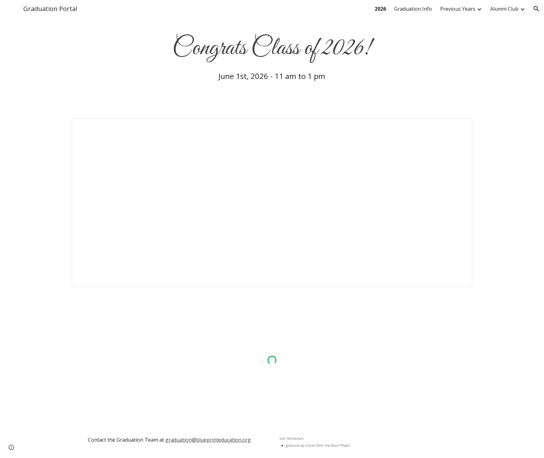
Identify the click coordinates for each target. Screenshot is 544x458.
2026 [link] (380, 8)
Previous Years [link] (457, 8)
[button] (536, 8)
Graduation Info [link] (413, 8)
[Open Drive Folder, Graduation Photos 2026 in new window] (460, 126)
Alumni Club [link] (504, 8)
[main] (272, 55)
